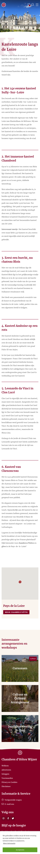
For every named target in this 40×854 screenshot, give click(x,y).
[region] (20, 842)
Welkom (5, 766)
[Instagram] (3, 818)
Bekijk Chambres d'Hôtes (16, 612)
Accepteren (20, 850)
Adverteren (6, 770)
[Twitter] (13, 818)
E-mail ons (9, 804)
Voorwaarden (7, 778)
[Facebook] (8, 818)
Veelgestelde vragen (13, 800)
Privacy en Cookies (9, 782)
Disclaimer (6, 786)
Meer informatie (9, 843)
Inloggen (5, 774)
